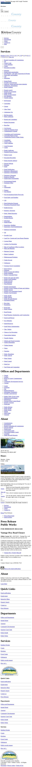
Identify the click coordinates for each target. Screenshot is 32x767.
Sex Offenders (8, 320)
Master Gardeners (9, 254)
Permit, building (8, 87)
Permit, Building (8, 273)
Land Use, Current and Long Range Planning (16, 238)
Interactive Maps (5, 599)
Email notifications (6, 593)
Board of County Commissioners (13, 378)
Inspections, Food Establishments (13, 226)
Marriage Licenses (9, 251)
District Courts (8, 155)
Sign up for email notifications (12, 568)
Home (2, 513)
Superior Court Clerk (6, 629)
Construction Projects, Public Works (14, 137)
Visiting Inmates (8, 345)
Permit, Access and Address (11, 271)
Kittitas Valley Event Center (11, 396)
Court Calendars (8, 143)
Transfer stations (8, 97)
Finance (6, 190)
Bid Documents (8, 115)
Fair (5, 186)
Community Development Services (13, 381)
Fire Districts (7, 191)
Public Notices (8, 297)
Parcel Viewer (8, 268)
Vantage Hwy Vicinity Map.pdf (12, 552)
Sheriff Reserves (8, 323)
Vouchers (6, 351)
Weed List (7, 364)
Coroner (6, 383)
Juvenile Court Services (10, 82)
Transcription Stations (10, 335)
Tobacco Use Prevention (10, 332)
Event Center (4, 654)
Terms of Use (19, 765)
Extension (6, 387)
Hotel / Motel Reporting (10, 213)
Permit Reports (8, 282)
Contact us (3, 605)
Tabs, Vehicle (7, 329)
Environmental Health (10, 181)
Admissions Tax (8, 112)
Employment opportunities (11, 72)
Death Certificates (9, 150)
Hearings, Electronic (9, 210)
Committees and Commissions (12, 134)
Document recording (9, 67)
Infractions (7, 78)
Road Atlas (7, 307)
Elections (6, 70)
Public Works (7, 410)
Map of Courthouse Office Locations (14, 247)
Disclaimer (3, 765)
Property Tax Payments (10, 293)
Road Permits (7, 312)
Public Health (7, 93)
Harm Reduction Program (11, 203)
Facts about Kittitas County (11, 432)
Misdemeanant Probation (10, 257)
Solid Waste (7, 413)
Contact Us (7, 42)
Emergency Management (11, 171)
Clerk (5, 380)
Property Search (8, 290)
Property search (8, 90)
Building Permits (5, 645)
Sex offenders (8, 96)
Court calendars (8, 64)
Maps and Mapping (9, 248)
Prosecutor (7, 404)
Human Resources (9, 390)
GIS (5, 76)
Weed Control (8, 361)
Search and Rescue (9, 318)
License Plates (8, 241)
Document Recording (10, 157)
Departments (7, 39)
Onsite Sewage (8, 260)
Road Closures (8, 309)
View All (11, 57)
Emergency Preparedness (11, 172)
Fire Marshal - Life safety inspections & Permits (17, 73)
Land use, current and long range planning (15, 84)
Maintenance (7, 399)
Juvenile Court (8, 235)
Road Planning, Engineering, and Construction (16, 315)
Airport (6, 106)
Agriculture (7, 103)
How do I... (4, 663)
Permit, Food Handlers (10, 279)
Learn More (4, 584)
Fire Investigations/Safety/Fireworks (14, 194)
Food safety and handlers (11, 75)
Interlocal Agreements (10, 229)
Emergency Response (10, 175)
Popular (3, 55)
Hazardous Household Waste (12, 205)
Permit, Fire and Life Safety (11, 277)
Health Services (8, 207)
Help (5, 44)
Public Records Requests (10, 435)
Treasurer (6, 414)
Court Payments (8, 146)
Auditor (6, 377)
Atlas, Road (7, 109)
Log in (2, 1)
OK (2, 11)
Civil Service (7, 128)
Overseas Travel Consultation (12, 266)
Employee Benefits (9, 177)
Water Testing (8, 358)
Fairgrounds (7, 187)
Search (3, 496)
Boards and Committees (10, 119)
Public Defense (8, 407)
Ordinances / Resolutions (11, 85)
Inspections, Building (10, 225)
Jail (5, 61)
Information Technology (10, 392)
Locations (6, 433)
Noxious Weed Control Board (12, 401)
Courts (6, 66)
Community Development (8, 626)
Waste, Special (8, 355)
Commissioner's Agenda (10, 131)
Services (6, 38)
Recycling (7, 303)
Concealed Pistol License (11, 135)
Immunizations (8, 216)
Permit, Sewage (8, 280)
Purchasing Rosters (9, 300)
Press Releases (8, 284)
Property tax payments (10, 91)
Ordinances (7, 263)
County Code (7, 63)
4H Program (7, 100)
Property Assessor (9, 402)
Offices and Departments (7, 617)
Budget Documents (9, 122)
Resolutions (7, 304)
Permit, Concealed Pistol (10, 275)
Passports (6, 270)
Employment (7, 429)
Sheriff (6, 411)
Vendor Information (9, 342)
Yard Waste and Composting (11, 367)
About (6, 41)
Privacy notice (11, 765)
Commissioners (8, 423)
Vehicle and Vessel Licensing (12, 341)
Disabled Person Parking (10, 152)
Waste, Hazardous (9, 354)
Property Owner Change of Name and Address (16, 288)
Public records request (10, 94)
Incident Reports (8, 218)
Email (5, 166)
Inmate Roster (8, 81)
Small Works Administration (11, 326)
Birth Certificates (8, 116)
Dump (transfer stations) (10, 160)
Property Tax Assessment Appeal (13, 291)
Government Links (9, 430)
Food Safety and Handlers (11, 197)
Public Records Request (10, 299)
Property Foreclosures (10, 286)
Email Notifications (9, 169)
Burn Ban (6, 125)
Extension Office (8, 183)
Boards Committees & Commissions (14, 60)
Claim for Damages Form (11, 129)
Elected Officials (8, 163)
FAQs (2, 488)
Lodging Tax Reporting (10, 244)
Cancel (6, 11)
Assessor (3, 623)
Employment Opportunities (11, 178)
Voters (6, 348)
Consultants (7, 140)
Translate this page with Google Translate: (16, 1)
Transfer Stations (8, 338)
